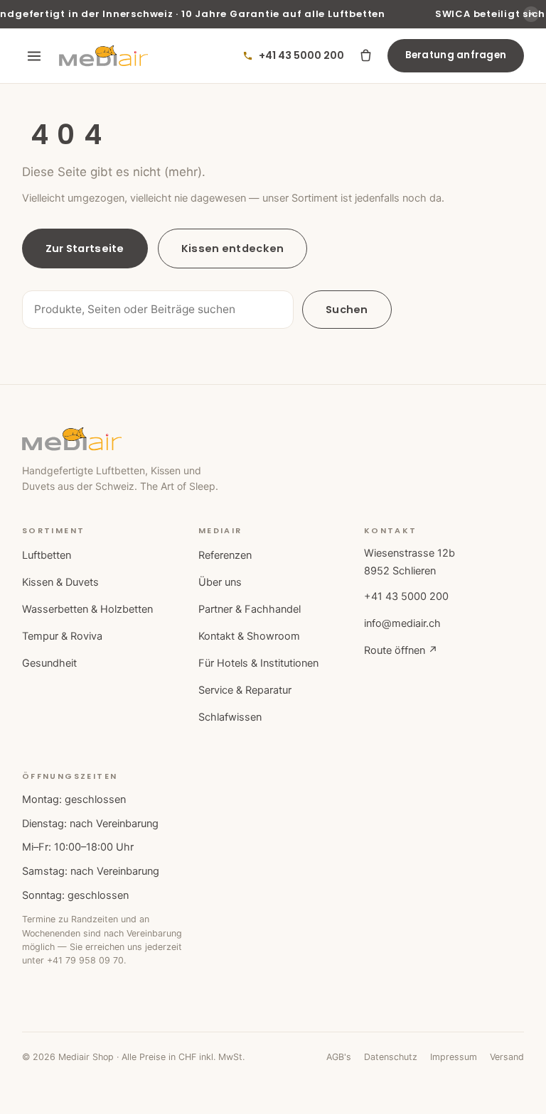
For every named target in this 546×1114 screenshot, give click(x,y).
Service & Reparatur (244, 690)
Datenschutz (390, 1057)
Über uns (220, 582)
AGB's (338, 1057)
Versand (507, 1057)
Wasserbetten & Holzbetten (87, 609)
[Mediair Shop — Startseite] (103, 56)
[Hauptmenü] (34, 56)
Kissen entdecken (232, 248)
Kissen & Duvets (60, 582)
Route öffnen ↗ (401, 650)
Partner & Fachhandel (249, 609)
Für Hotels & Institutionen (258, 663)
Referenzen (225, 555)
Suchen (347, 309)
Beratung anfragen (456, 55)
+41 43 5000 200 (406, 596)
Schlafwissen (230, 717)
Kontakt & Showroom (249, 636)
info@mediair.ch (402, 623)
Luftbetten (46, 555)
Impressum (453, 1057)
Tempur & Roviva (62, 636)
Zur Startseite (85, 248)
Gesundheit (49, 663)
